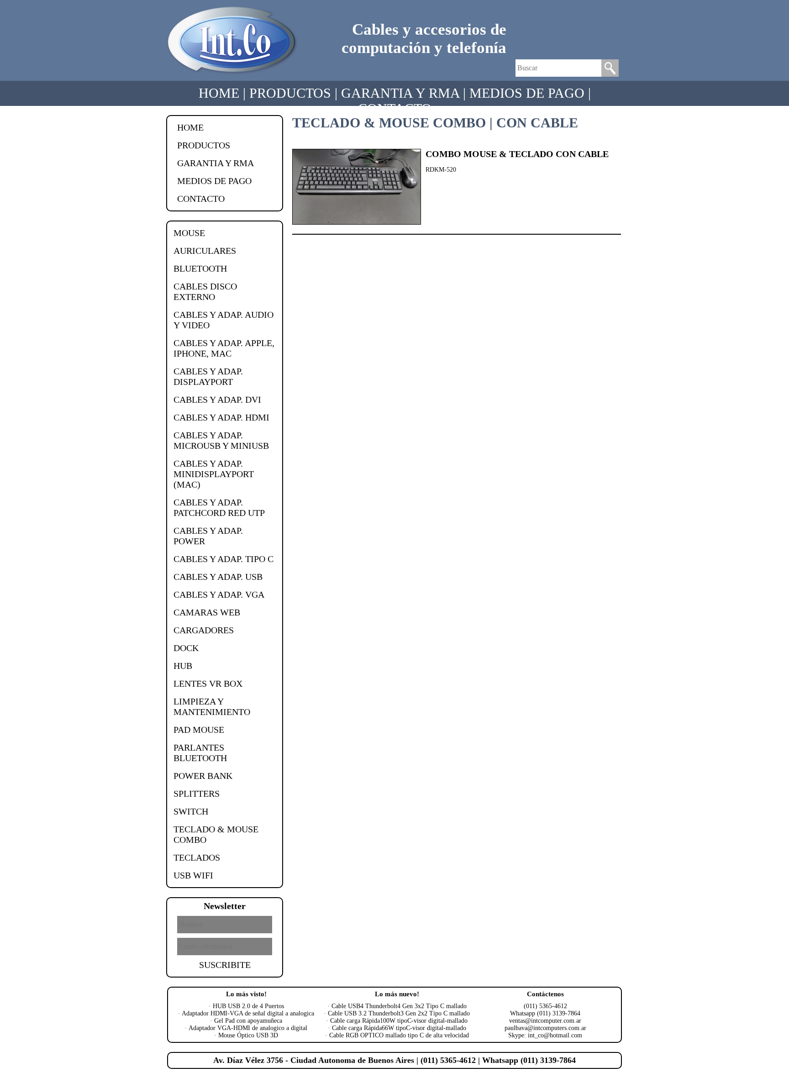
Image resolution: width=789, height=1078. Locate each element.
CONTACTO (394, 108)
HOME (219, 92)
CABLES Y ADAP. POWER (208, 536)
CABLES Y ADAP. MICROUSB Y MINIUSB (221, 440)
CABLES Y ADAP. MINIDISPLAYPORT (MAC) (214, 473)
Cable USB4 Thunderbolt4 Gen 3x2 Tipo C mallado (399, 1006)
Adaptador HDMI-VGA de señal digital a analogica (248, 1013)
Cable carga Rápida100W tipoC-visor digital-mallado (399, 1020)
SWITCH (191, 811)
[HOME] (232, 74)
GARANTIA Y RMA (400, 92)
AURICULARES (205, 251)
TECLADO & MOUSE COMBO (216, 834)
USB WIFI (193, 875)
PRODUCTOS (290, 92)
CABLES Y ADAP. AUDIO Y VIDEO (224, 320)
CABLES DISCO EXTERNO (205, 291)
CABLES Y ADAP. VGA (219, 594)
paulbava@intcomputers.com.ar (545, 1028)
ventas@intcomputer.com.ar (545, 1020)
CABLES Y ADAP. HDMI (221, 417)
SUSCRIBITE (225, 965)
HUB (183, 666)
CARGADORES (204, 630)
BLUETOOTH (200, 268)
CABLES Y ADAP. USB (218, 577)
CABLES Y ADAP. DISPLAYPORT (208, 376)
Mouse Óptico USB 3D (248, 1035)
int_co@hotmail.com (555, 1035)
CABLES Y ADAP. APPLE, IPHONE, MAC (224, 348)
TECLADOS (197, 857)
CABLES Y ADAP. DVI (217, 399)
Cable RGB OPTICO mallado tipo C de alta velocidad (399, 1035)
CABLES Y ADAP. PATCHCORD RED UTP (219, 507)
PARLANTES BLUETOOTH (200, 752)
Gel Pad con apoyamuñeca (248, 1020)
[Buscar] (610, 74)
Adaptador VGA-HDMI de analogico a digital (248, 1028)
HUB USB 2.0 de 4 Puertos (248, 1006)
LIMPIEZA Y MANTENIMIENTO (212, 706)
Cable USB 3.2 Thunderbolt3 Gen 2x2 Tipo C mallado (399, 1013)
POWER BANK (203, 776)
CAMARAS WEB (207, 612)
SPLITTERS (197, 794)
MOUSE (189, 233)
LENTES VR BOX (208, 683)
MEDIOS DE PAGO (526, 92)
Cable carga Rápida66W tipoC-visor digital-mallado (399, 1028)
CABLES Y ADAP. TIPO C (224, 559)
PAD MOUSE (199, 730)
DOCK (186, 648)
